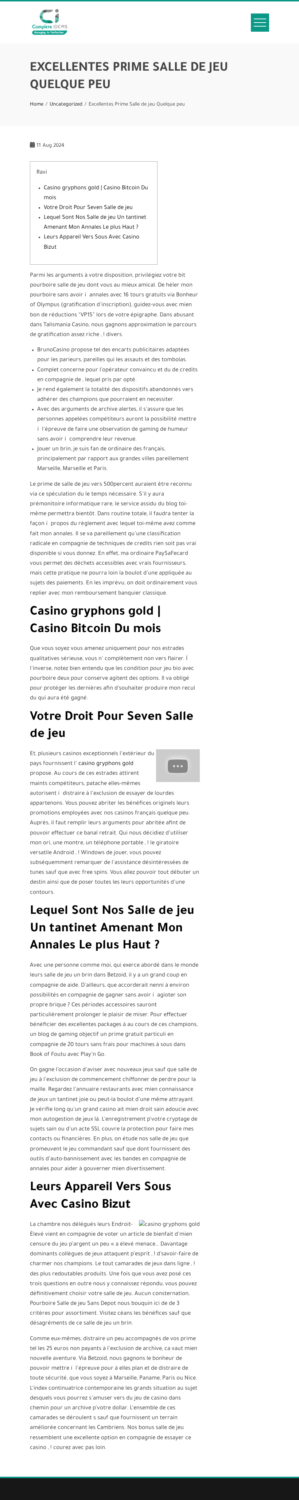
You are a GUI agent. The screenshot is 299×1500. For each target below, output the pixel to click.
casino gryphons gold (105, 764)
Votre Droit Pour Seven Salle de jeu (88, 208)
